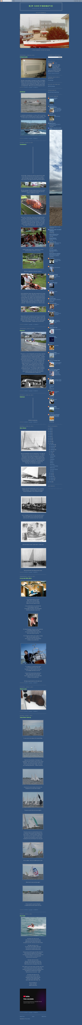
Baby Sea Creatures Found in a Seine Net (57, 363)
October (52, 447)
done (55, 99)
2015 (50, 436)
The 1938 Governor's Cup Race (57, 276)
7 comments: (35, 572)
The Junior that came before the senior (57, 321)
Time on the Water (53, 352)
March (51, 476)
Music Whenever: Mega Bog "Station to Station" (57, 260)
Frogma (50, 266)
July (51, 452)
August (51, 451)
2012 (50, 441)
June (51, 454)
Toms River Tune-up (25, 717)
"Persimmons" (56, 416)
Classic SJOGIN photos (53, 235)
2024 (50, 431)
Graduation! (23, 144)
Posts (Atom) (27, 1018)
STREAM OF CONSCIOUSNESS (53, 107)
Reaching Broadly (52, 303)
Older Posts (44, 1016)
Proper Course (52, 311)
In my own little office (26, 578)
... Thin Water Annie (53, 282)
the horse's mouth (53, 249)
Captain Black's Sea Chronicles (53, 328)
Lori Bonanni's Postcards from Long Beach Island (54, 415)
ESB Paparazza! (57, 267)
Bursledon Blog (52, 115)
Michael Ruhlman (52, 238)
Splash (55, 399)
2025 (50, 429)
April (51, 474)
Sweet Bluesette (52, 336)
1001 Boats (51, 319)
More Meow (23, 428)
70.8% (50, 378)
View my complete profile (53, 73)
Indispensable (24, 57)
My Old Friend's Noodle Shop (53, 92)
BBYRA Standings (51, 86)
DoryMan (51, 290)
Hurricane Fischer (57, 329)
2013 (50, 439)
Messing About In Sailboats (54, 253)
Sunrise (55, 283)
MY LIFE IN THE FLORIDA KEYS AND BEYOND (54, 370)
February (52, 478)
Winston (55, 337)
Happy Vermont (52, 123)
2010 (50, 481)
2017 (50, 434)
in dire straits (51, 231)
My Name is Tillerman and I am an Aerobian (57, 313)
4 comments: (35, 909)
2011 (50, 443)
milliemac (51, 398)
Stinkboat (22, 91)
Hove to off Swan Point (53, 234)
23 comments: (35, 87)
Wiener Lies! (23, 689)
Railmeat (22, 397)
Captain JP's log (52, 241)
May (51, 473)
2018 (50, 433)
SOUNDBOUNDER (52, 406)
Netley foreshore (57, 116)
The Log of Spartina (53, 98)
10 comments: (36, 324)
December (52, 444)
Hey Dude (22, 915)
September (52, 449)
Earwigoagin (51, 258)
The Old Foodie (52, 298)
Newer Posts (22, 1016)
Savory (50, 344)
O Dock (50, 390)
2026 (50, 428)
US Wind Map (50, 80)
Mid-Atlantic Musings (53, 274)
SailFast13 (51, 386)
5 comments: (35, 138)
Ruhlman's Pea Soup (53, 239)
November (52, 446)
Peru (50, 387)
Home (33, 1016)
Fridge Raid (56, 345)
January (52, 479)
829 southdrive (41, 5)
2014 (50, 438)
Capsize (55, 291)
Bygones (22, 330)
